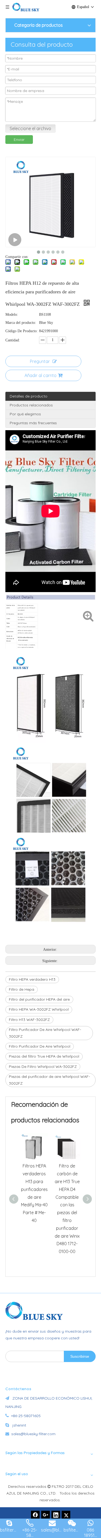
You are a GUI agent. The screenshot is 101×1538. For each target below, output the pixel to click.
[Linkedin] (55, 1515)
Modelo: (11, 315)
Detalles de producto (28, 396)
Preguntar (40, 361)
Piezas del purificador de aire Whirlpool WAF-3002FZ (49, 1080)
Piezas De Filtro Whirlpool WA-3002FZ (43, 1066)
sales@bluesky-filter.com (33, 1433)
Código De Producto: (21, 331)
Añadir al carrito (41, 375)
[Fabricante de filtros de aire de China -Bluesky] (36, 1311)
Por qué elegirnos (25, 414)
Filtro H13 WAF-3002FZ (29, 1019)
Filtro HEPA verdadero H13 (32, 979)
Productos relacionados (31, 405)
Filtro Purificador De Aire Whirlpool (39, 1046)
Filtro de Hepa (21, 989)
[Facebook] (35, 1515)
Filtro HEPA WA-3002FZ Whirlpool (39, 1009)
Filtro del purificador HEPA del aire (39, 999)
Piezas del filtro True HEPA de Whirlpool (44, 1056)
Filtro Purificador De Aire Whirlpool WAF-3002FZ (45, 1033)
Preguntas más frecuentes (33, 422)
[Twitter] (66, 1515)
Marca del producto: (20, 323)
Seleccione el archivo (30, 128)
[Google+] (45, 1515)
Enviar (19, 139)
